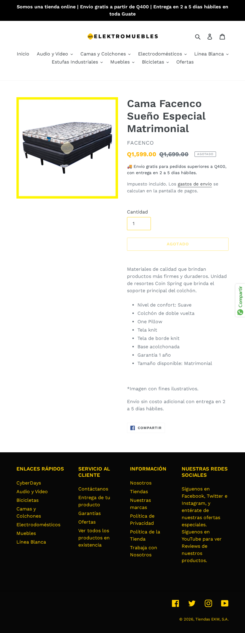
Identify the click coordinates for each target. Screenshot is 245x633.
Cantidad (137, 212)
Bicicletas (27, 500)
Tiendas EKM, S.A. (212, 619)
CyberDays (28, 483)
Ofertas (87, 522)
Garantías (89, 513)
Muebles (26, 533)
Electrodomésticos (38, 524)
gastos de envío (195, 184)
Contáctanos (93, 489)
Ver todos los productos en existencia (94, 538)
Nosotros (140, 483)
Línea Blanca (31, 542)
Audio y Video (32, 491)
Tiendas (139, 491)
